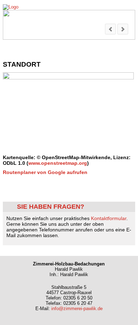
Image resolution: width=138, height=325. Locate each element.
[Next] (122, 29)
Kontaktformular (108, 218)
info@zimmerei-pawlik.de (77, 308)
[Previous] (110, 29)
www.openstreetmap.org (57, 163)
